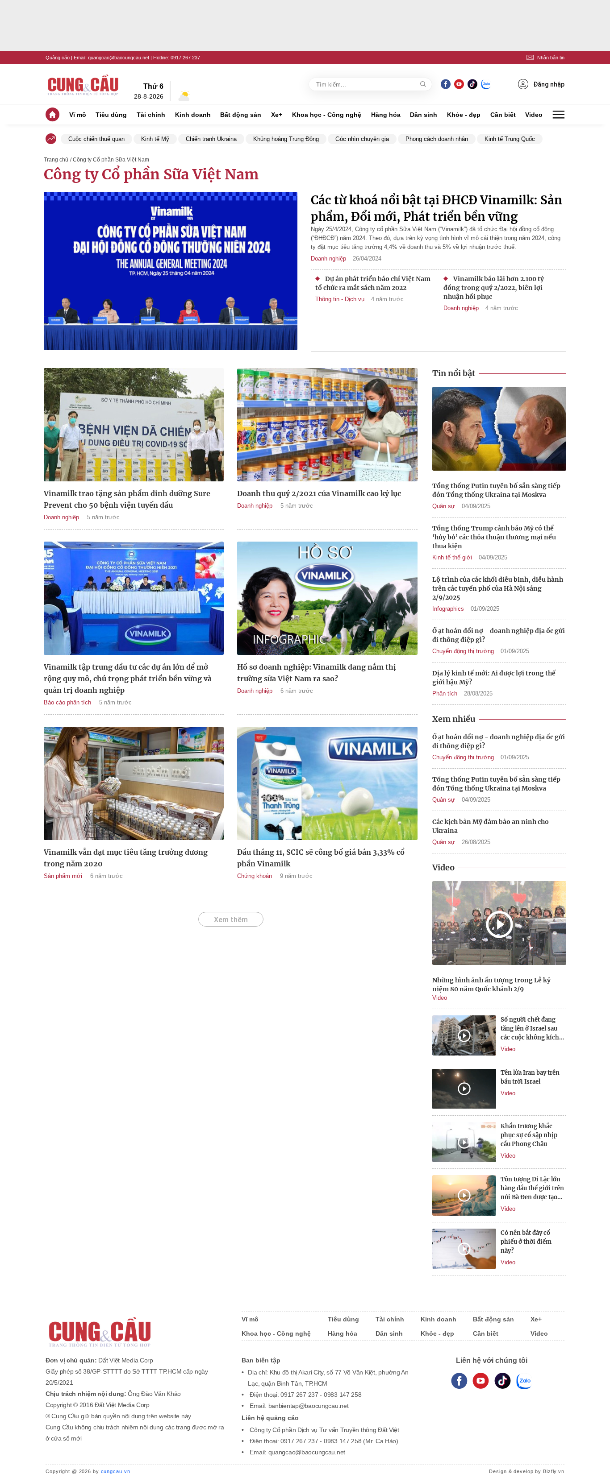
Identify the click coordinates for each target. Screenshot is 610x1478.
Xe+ (276, 114)
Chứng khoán (254, 876)
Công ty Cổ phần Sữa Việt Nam (151, 174)
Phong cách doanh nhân (436, 139)
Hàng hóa (386, 114)
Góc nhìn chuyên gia (362, 139)
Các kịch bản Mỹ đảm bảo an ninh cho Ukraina (490, 826)
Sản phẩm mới (63, 876)
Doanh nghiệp (328, 258)
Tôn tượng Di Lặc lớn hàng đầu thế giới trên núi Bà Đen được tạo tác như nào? (532, 1189)
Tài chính (151, 114)
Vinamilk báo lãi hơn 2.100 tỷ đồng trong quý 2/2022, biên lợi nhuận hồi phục (493, 288)
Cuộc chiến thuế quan (96, 139)
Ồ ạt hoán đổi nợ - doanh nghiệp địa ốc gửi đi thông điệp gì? (498, 635)
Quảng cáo (58, 57)
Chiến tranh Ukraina (211, 139)
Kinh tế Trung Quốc (510, 139)
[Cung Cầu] (135, 1326)
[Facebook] (446, 84)
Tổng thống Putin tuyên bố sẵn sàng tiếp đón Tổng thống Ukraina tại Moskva (496, 490)
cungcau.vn (115, 1471)
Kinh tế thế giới (452, 557)
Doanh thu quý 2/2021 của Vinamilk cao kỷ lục (319, 493)
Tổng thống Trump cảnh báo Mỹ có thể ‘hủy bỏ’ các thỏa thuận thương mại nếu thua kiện (494, 537)
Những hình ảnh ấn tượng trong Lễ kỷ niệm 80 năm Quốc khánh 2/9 (491, 984)
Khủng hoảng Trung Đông (286, 139)
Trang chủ (56, 160)
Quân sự (443, 506)
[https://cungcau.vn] (83, 84)
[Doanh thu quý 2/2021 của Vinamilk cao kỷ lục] (327, 424)
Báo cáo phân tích (67, 702)
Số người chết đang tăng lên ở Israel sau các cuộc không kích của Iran (530, 1029)
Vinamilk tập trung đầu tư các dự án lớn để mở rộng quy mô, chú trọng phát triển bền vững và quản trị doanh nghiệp (128, 678)
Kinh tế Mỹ (155, 139)
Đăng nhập (548, 84)
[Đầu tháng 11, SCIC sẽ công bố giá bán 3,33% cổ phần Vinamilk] (327, 783)
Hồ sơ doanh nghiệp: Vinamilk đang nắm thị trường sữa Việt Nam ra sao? (316, 672)
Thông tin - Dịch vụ (339, 299)
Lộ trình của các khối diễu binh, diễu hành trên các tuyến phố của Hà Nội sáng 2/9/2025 (497, 588)
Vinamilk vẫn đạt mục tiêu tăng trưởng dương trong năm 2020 (126, 858)
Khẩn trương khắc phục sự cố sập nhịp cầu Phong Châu (529, 1135)
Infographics (448, 608)
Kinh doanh (193, 114)
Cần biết (503, 114)
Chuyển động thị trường (463, 651)
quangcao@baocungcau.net (118, 57)
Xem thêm (231, 919)
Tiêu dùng (111, 114)
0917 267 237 (185, 57)
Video (534, 114)
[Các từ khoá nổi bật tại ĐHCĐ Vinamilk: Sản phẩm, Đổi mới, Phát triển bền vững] (170, 272)
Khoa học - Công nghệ (326, 114)
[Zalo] (485, 84)
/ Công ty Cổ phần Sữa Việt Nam (109, 160)
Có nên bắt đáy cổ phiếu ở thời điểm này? (526, 1241)
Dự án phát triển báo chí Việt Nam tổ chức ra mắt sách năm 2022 (372, 283)
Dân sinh (423, 114)
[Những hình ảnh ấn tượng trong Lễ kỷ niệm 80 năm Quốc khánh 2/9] (499, 924)
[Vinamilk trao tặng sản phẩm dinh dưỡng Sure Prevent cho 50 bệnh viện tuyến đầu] (134, 424)
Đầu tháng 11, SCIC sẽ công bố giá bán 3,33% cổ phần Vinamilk (321, 858)
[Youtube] (459, 84)
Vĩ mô (77, 114)
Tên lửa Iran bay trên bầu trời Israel (530, 1077)
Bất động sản (240, 114)
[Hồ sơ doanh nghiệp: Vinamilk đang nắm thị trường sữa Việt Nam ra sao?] (327, 598)
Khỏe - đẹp (463, 114)
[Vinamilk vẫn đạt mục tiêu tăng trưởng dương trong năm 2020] (134, 783)
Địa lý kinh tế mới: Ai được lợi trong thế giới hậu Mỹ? (494, 677)
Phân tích (444, 693)
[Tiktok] (502, 1381)
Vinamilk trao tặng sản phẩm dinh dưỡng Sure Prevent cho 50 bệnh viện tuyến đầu (127, 499)
